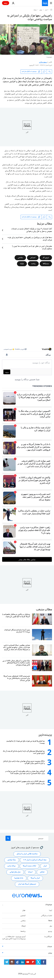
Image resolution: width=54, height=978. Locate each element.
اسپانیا (30, 872)
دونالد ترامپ (11, 865)
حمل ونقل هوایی (15, 872)
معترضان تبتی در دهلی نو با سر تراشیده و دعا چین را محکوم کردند (32, 247)
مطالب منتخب (44, 609)
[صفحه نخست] (51, 10)
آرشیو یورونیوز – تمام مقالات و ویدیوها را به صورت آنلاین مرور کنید (13, 937)
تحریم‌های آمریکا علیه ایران (27, 884)
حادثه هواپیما (18, 878)
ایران (45, 865)
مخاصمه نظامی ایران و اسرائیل (27, 853)
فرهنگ (23, 926)
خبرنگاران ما (48, 936)
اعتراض (32, 257)
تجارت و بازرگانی (46, 915)
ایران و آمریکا (35, 878)
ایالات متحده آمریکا (29, 865)
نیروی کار (46, 257)
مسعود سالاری (43, 62)
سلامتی (20, 257)
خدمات (49, 946)
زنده (5, 3)
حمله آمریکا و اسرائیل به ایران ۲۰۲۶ (35, 859)
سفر (51, 926)
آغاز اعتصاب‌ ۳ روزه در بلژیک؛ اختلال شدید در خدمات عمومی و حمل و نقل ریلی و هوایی (31, 230)
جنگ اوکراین (11, 859)
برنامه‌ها (22, 931)
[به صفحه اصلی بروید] (45, 3)
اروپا (50, 910)
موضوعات (48, 904)
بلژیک (35, 10)
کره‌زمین (22, 915)
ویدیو (50, 931)
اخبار (46, 10)
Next (50, 920)
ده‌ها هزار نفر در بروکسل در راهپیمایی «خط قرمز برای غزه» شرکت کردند (30, 238)
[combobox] (27, 838)
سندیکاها (46, 263)
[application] (27, 39)
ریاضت (33, 263)
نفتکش (42, 872)
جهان (40, 10)
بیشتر (50, 953)
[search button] (8, 838)
